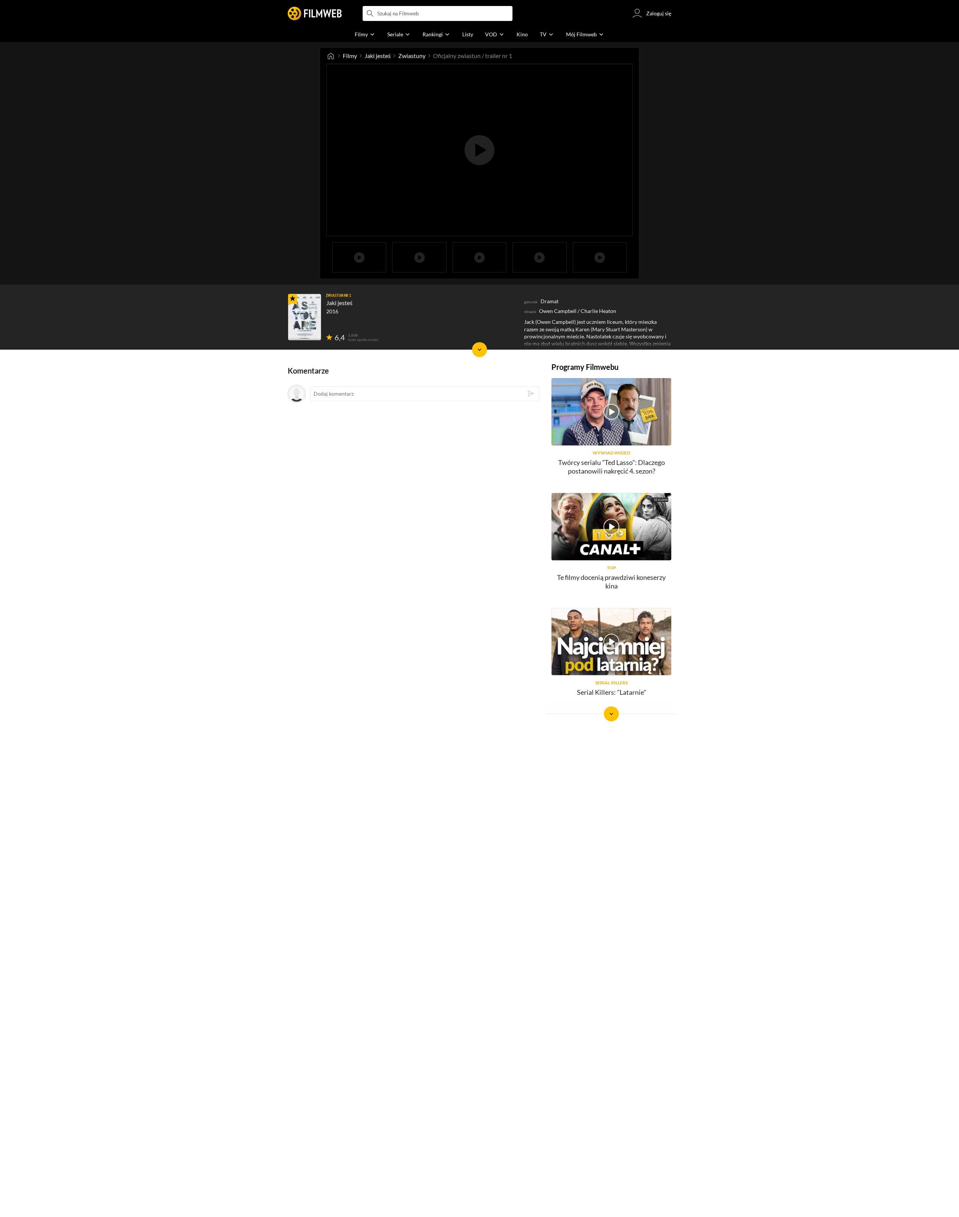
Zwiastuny (412, 55)
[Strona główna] (330, 56)
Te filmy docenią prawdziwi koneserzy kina (611, 581)
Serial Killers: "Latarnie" (611, 692)
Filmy (350, 55)
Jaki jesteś (377, 55)
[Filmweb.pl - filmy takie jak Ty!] (315, 13)
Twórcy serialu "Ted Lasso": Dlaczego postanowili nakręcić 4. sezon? (611, 466)
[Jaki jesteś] (304, 317)
